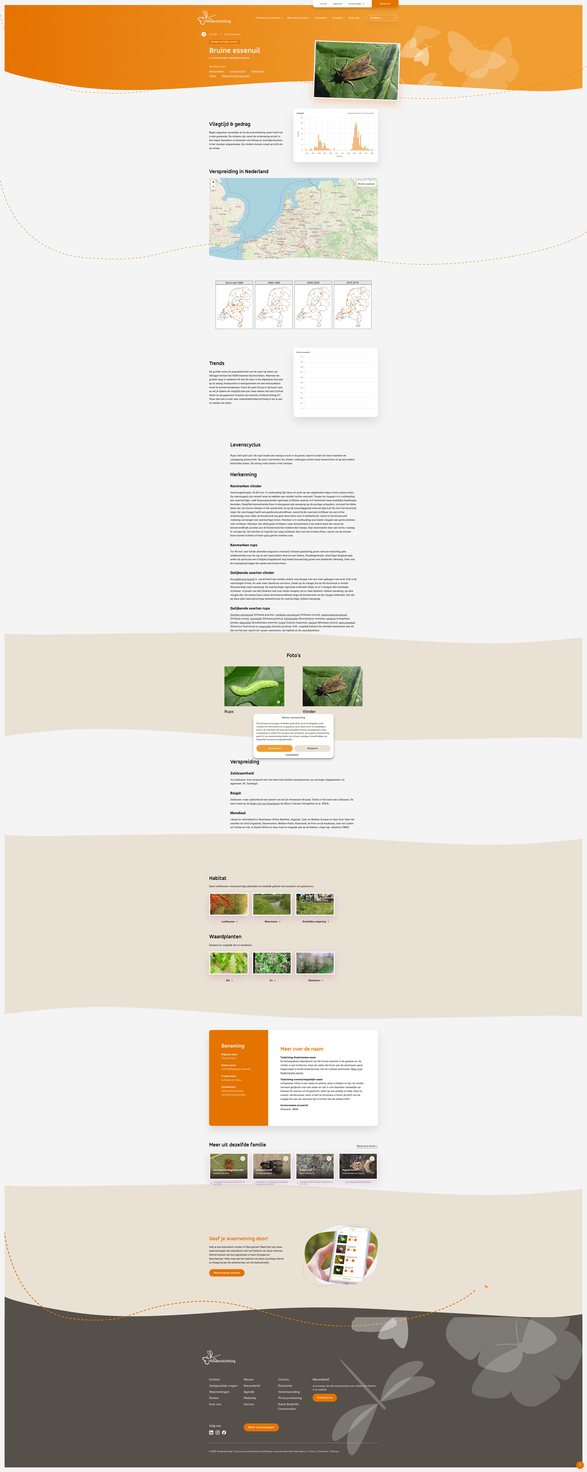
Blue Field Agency (297, 1451)
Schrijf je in (324, 1397)
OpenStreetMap (367, 178)
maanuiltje (265, 626)
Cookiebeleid (292, 754)
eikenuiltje (245, 622)
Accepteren (274, 748)
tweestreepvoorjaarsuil (334, 614)
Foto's (212, 76)
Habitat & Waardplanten (235, 76)
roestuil (312, 622)
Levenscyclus (237, 71)
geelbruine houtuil (244, 579)
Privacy (312, 1451)
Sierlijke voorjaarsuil (241, 614)
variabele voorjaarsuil (287, 614)
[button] (213, 182)
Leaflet (359, 178)
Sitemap (334, 1451)
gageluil (331, 618)
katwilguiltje (291, 618)
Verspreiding (216, 71)
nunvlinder (256, 618)
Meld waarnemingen (261, 1427)
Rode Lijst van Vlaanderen (265, 803)
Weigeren (312, 748)
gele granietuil (347, 622)
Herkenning (257, 71)
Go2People (266, 1451)
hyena (281, 622)
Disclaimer (323, 1451)
